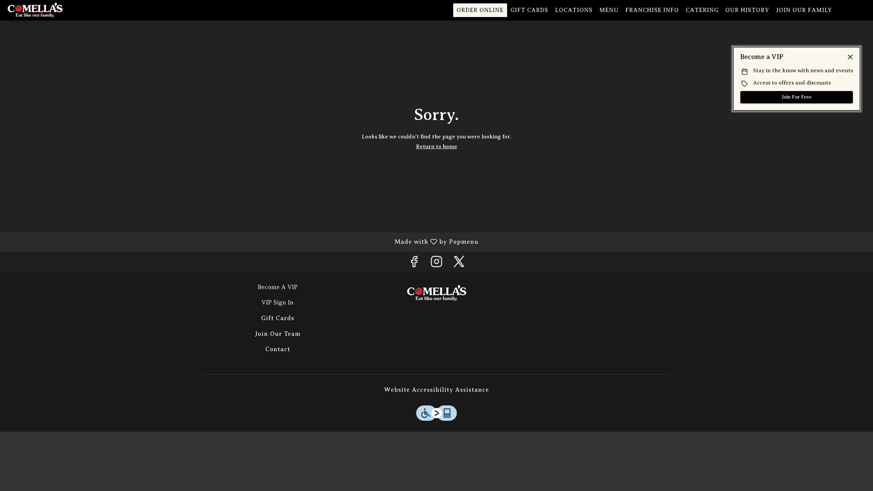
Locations (574, 10)
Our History (747, 10)
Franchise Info (652, 10)
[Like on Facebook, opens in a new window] (414, 263)
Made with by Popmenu (241, 242)
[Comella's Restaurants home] (36, 10)
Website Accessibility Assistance (436, 389)
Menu (609, 10)
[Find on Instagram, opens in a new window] (436, 263)
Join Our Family (804, 10)
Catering (702, 10)
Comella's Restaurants (436, 293)
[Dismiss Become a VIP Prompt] (850, 56)
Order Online (480, 10)
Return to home (436, 147)
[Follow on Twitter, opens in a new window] (459, 263)
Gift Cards (529, 10)
